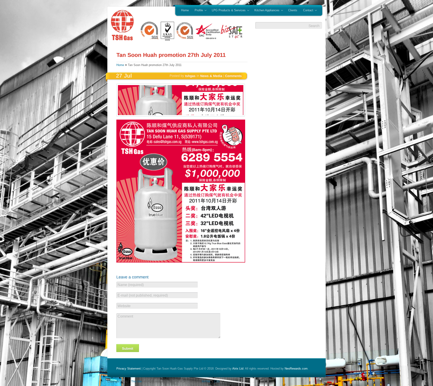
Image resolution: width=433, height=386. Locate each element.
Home (185, 10)
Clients (292, 10)
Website (124, 306)
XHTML (206, 381)
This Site (136, 381)
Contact (306, 11)
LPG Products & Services (227, 11)
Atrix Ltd (237, 368)
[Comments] (233, 75)
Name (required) (130, 285)
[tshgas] (190, 75)
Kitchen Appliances (265, 11)
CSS (217, 381)
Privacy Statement (128, 368)
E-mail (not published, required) (142, 295)
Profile (197, 11)
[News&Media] (211, 75)
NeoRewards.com (296, 368)
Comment (125, 316)
